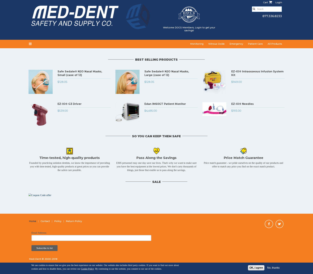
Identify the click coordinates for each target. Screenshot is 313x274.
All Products (275, 43)
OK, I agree (256, 267)
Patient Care (255, 43)
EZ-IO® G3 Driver (70, 103)
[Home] (91, 17)
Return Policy (74, 221)
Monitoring (196, 43)
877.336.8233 (272, 16)
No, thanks (273, 267)
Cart (265, 2)
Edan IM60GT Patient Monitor (165, 103)
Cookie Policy (87, 269)
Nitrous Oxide (216, 43)
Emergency (236, 43)
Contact (45, 221)
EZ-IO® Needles (242, 103)
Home (32, 221)
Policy (57, 221)
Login (198, 27)
